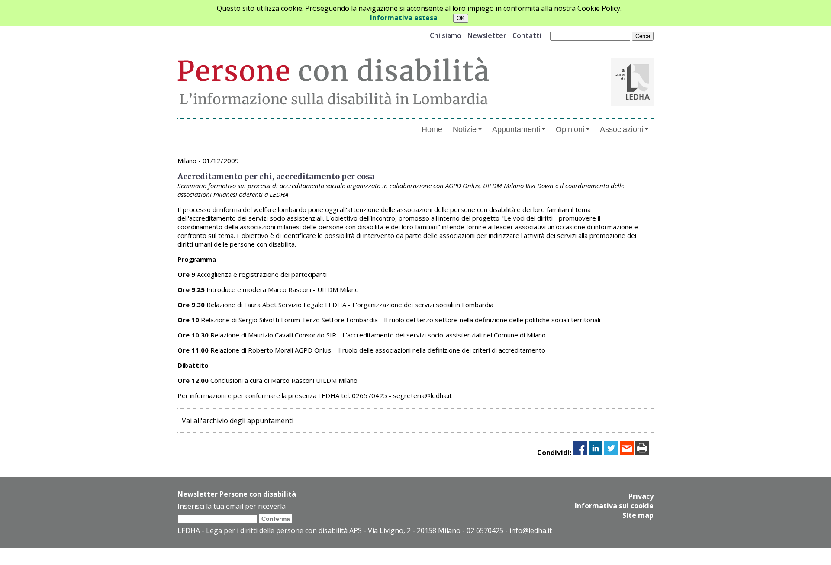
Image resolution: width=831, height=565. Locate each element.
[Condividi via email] (627, 452)
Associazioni (621, 129)
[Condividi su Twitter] (611, 452)
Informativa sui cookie (614, 505)
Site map (638, 515)
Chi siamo (445, 35)
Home (432, 129)
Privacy (641, 496)
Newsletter (486, 35)
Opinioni (570, 129)
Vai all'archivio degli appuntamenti (237, 420)
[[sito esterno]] (632, 103)
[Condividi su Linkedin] (595, 452)
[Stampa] (642, 452)
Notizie (465, 129)
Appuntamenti (516, 129)
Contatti (526, 35)
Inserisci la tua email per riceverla (231, 506)
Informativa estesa (404, 17)
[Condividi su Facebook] (580, 452)
